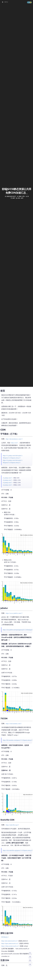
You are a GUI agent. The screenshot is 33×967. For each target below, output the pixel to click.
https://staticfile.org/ (12, 825)
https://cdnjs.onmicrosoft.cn (9, 946)
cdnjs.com (14, 442)
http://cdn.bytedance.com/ (13, 439)
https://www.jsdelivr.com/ (13, 613)
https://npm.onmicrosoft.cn (9, 943)
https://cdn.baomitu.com (13, 723)
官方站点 (4, 937)
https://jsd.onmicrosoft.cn (8, 941)
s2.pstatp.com (7, 480)
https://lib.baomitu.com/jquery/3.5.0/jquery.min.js (17, 740)
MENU (6, 2)
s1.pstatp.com (7, 478)
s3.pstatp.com (7, 482)
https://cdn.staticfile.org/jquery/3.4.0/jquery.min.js (17, 850)
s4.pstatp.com (7, 485)
